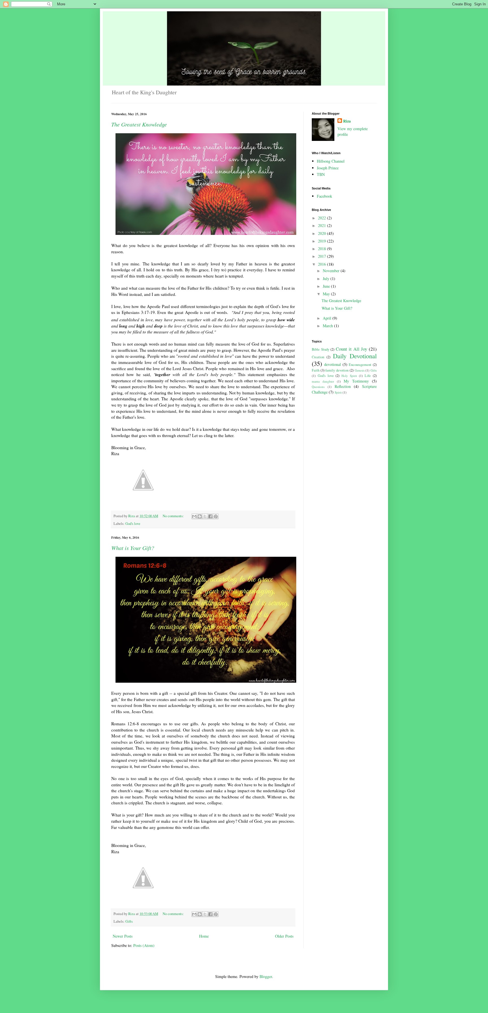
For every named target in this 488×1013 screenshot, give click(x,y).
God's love (132, 523)
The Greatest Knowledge (139, 124)
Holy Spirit (349, 376)
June (327, 286)
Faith (315, 370)
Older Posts (284, 936)
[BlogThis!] (199, 516)
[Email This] (194, 516)
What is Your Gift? (132, 547)
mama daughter (323, 381)
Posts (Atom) (143, 945)
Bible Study (320, 349)
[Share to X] (205, 516)
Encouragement (360, 364)
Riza (347, 121)
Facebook (324, 196)
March (328, 325)
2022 (322, 217)
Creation (318, 357)
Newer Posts (122, 936)
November (332, 270)
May (327, 293)
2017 (322, 256)
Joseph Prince (328, 168)
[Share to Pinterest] (216, 516)
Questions (318, 387)
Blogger (266, 976)
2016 (322, 264)
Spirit (338, 392)
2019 (322, 241)
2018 (322, 248)
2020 (322, 233)
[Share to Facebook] (210, 516)
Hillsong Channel (331, 161)
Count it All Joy (351, 349)
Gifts (129, 921)
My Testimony (356, 381)
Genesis (360, 370)
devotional (332, 364)
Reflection (343, 386)
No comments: (174, 516)
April (327, 318)
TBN (321, 174)
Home (204, 936)
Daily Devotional (355, 356)
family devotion (336, 370)
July (326, 278)
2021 (322, 225)
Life (368, 375)
